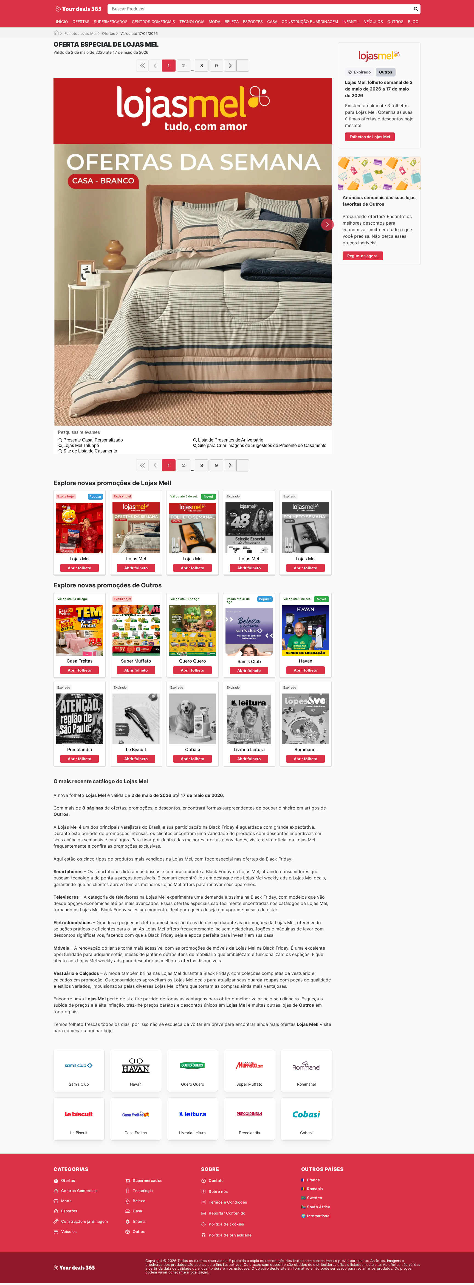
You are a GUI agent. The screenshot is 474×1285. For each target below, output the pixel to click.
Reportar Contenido (227, 1213)
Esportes (253, 21)
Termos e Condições (228, 1202)
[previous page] (155, 66)
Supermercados (111, 21)
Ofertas (80, 21)
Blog (413, 21)
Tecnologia (191, 21)
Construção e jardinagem (310, 21)
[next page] (230, 66)
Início (62, 21)
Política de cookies (226, 1224)
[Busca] (416, 9)
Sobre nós (218, 1191)
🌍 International (316, 1216)
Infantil (351, 21)
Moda (214, 21)
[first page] (142, 66)
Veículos (373, 21)
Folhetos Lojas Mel (80, 33)
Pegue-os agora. (363, 255)
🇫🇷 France (310, 1180)
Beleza (232, 21)
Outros (395, 21)
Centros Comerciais (153, 21)
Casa (272, 21)
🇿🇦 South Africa (315, 1207)
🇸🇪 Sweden (311, 1198)
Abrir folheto (79, 568)
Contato (216, 1180)
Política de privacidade (230, 1235)
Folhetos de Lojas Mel (370, 136)
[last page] (242, 66)
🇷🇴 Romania (312, 1189)
